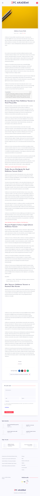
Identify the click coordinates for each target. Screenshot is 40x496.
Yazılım (23, 469)
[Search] (37, 3)
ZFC (27, 480)
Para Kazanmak (24, 467)
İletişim (3, 478)
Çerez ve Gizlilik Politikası (6, 477)
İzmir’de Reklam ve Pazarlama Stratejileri (9, 461)
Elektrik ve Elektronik (25, 460)
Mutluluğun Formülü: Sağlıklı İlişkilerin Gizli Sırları (16, 166)
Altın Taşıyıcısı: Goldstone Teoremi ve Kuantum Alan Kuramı (18, 97)
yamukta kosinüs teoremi (31, 431)
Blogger (23, 456)
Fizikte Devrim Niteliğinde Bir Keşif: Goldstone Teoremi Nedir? (18, 94)
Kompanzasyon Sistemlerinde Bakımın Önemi (9, 456)
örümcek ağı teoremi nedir (12, 431)
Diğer (23, 458)
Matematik (23, 465)
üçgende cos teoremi (30, 425)
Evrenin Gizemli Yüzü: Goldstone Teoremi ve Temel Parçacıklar (18, 93)
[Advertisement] (20, 305)
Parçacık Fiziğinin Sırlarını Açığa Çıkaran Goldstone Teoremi (18, 96)
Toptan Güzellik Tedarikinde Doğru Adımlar (9, 463)
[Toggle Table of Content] (30, 92)
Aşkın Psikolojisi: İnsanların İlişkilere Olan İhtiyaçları (16, 222)
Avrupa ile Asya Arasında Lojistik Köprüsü (9, 458)
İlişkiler (23, 463)
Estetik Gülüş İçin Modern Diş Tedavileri (8, 465)
